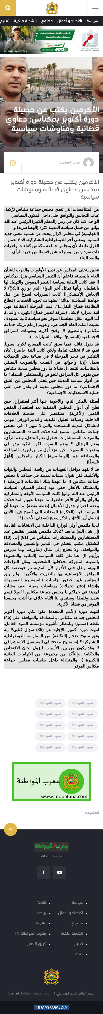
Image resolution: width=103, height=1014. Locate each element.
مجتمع (47, 21)
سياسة (92, 21)
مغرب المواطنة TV (30, 933)
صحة (79, 954)
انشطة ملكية (25, 21)
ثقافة (42, 903)
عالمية (41, 923)
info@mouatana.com (37, 994)
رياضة (41, 913)
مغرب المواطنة (82, 703)
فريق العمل (36, 944)
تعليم (5, 21)
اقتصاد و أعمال (69, 21)
